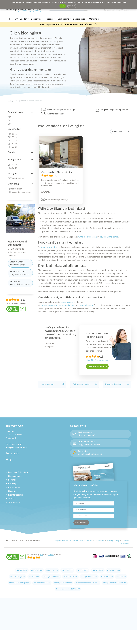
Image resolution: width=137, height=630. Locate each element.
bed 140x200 (36, 570)
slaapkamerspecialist (114, 109)
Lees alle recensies (97, 366)
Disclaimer (99, 540)
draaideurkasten (85, 305)
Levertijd (12, 479)
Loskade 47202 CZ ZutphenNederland (14, 434)
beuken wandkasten (109, 236)
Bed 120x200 (21, 570)
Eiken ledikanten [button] (113, 384)
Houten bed (34, 576)
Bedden (24, 18)
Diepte (11, 152)
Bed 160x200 (67, 570)
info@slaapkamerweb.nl (19, 273)
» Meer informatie (118, 2)
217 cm (14, 164)
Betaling (12, 483)
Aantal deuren (15, 111)
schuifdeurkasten (49, 305)
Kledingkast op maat (63, 582)
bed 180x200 (82, 570)
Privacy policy (113, 540)
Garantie (12, 491)
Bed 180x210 (107, 576)
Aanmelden (80, 522)
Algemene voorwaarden (66, 540)
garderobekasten (49, 247)
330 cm (14, 143)
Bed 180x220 (97, 570)
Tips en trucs (14, 502)
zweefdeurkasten (66, 305)
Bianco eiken (16, 188)
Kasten (12, 18)
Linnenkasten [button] (47, 384)
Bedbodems (64, 18)
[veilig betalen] (112, 557)
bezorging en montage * (61, 109)
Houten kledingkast (42, 582)
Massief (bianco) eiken (20, 192)
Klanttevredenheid (52, 114)
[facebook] (8, 460)
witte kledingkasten (87, 236)
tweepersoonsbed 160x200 (114, 582)
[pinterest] (12, 460)
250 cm (14, 137)
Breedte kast (14, 128)
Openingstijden (15, 476)
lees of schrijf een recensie (20, 283)
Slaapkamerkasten (89, 576)
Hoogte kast (14, 159)
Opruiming (94, 18)
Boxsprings (36, 18)
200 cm (14, 134)
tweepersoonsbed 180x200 (68, 589)
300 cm (14, 140)
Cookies (125, 540)
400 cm (14, 146)
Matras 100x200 (70, 576)
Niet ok (72, 6)
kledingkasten (67, 302)
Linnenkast (121, 576)
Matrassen (49, 18)
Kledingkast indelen (51, 576)
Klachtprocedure (15, 494)
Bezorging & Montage (18, 472)
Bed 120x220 (52, 570)
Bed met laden (113, 570)
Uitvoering (13, 183)
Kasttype (12, 173)
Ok (63, 6)
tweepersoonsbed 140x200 (87, 582)
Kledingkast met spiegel (19, 582)
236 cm (14, 167)
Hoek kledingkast (17, 576)
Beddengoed (79, 18)
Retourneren (14, 487)
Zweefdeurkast (17, 178)
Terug (10, 100)
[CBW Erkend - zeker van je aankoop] (16, 308)
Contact (11, 498)
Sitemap (125, 543)
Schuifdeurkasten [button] (81, 384)
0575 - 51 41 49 (14, 444)
